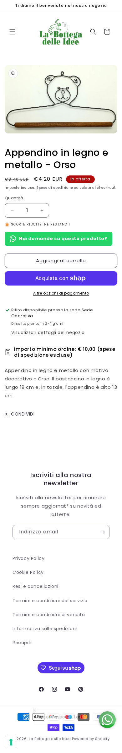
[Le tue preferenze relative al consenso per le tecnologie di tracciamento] (11, 742)
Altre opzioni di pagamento (61, 293)
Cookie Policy (28, 572)
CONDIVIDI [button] (22, 414)
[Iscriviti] (102, 532)
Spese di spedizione (54, 187)
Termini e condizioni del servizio (50, 600)
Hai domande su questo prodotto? (63, 238)
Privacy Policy (28, 558)
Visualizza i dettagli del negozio (48, 332)
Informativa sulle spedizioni (45, 628)
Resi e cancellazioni (35, 586)
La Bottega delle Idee (50, 738)
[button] (12, 32)
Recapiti (22, 642)
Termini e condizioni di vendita (49, 614)
